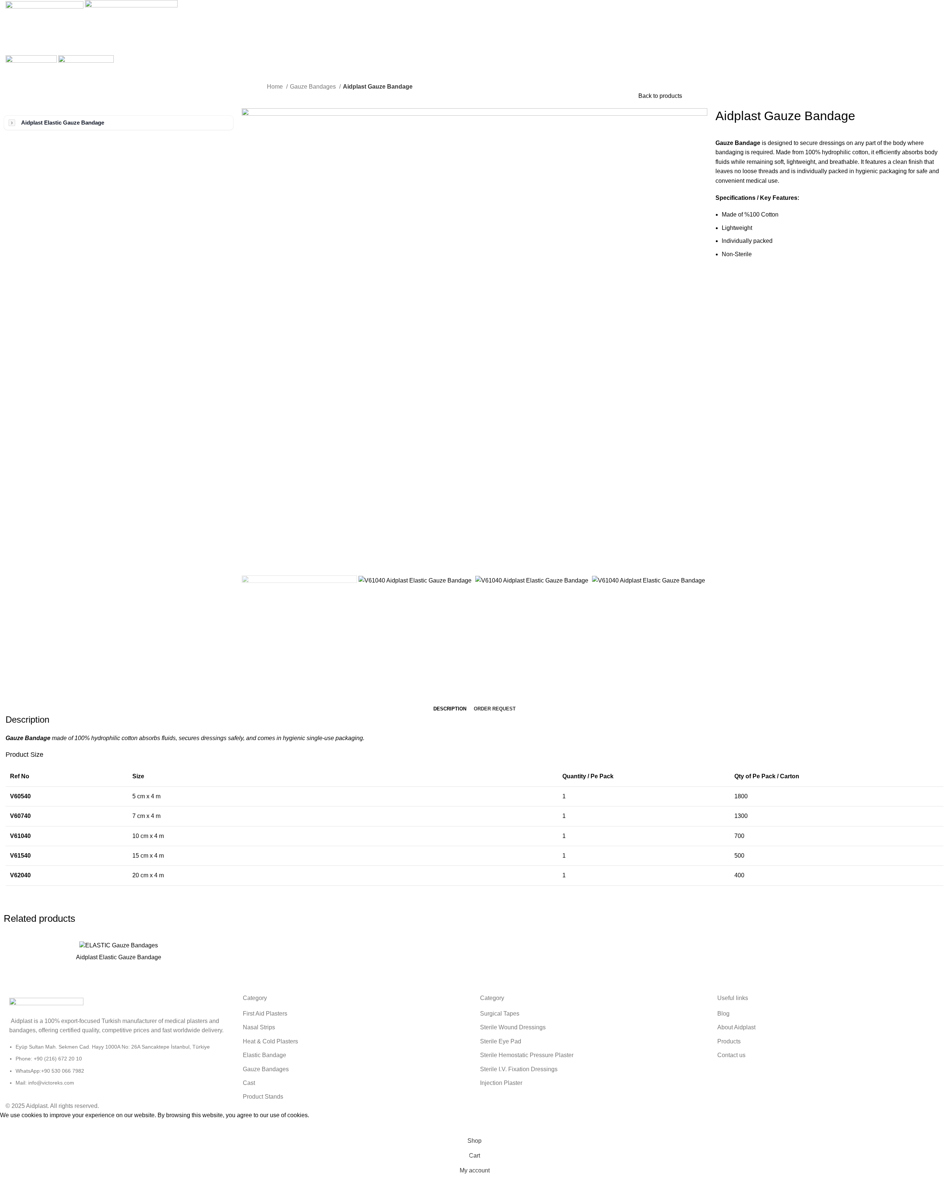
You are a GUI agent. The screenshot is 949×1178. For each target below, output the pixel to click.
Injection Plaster (501, 1083)
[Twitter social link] (730, 279)
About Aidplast (736, 1027)
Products (729, 1041)
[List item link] (118, 1069)
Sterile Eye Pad (500, 1041)
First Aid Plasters (265, 1013)
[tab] (449, 709)
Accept (14, 1126)
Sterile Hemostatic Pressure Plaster (526, 1055)
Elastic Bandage (264, 1055)
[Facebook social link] (721, 279)
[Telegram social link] (755, 279)
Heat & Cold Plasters (270, 1041)
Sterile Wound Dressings (513, 1027)
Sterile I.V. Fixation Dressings (519, 1069)
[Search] (474, 31)
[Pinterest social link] (738, 279)
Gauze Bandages (313, 86)
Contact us (731, 1055)
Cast (249, 1083)
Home (275, 86)
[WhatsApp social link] (747, 279)
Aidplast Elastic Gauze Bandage (62, 123)
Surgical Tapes (499, 1013)
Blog (723, 1013)
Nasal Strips (259, 1027)
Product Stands (263, 1096)
